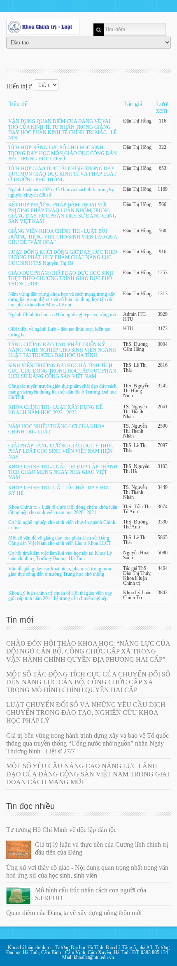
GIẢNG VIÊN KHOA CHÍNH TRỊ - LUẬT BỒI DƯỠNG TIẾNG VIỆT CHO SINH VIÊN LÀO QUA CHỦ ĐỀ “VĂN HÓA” (62, 237)
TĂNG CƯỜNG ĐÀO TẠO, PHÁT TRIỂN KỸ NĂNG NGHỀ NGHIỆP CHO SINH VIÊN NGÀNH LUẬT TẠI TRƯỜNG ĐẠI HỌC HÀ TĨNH (62, 350)
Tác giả (132, 103)
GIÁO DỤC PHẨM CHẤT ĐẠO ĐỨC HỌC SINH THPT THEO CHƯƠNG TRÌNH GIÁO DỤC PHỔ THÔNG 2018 (60, 278)
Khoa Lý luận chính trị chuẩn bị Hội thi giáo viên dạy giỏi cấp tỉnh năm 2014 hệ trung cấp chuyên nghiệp (60, 595)
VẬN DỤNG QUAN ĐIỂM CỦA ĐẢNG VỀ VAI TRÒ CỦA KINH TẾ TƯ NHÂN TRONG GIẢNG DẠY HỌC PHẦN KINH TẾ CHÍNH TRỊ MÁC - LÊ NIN (62, 130)
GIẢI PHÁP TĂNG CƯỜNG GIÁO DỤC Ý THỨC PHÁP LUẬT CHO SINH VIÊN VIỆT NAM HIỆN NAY (61, 451)
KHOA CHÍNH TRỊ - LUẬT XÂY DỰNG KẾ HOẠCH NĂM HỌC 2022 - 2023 (55, 409)
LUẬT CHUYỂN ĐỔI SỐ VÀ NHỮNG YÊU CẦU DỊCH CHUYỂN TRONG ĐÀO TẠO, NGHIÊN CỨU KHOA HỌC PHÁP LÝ (85, 712)
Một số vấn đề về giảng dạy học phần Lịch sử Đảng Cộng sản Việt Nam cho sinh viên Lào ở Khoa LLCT (59, 540)
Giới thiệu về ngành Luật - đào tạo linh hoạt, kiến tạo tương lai (59, 332)
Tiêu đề (18, 103)
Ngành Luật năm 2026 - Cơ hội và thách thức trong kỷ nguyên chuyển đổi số (61, 192)
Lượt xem (162, 107)
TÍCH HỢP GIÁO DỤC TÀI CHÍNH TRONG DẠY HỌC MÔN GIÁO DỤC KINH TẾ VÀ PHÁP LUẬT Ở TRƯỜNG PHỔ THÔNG (62, 174)
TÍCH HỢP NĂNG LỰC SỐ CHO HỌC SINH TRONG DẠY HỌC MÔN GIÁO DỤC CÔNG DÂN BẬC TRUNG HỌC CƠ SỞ (62, 153)
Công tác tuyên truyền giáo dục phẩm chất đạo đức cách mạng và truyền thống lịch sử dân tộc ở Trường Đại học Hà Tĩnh (62, 392)
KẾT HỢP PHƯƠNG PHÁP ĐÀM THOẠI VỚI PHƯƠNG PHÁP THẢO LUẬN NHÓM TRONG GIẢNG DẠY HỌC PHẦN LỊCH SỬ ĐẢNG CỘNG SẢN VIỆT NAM (62, 213)
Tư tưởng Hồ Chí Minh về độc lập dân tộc (61, 829)
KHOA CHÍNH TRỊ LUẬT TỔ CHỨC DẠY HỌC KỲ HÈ (59, 490)
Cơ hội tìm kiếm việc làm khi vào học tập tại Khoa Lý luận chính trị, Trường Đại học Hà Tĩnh (60, 555)
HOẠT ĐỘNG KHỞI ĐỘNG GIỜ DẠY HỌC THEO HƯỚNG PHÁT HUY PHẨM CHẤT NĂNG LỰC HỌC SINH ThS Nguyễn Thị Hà (62, 257)
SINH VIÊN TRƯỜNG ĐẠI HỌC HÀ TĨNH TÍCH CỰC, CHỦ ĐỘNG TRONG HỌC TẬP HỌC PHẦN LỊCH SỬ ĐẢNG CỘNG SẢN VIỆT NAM (62, 371)
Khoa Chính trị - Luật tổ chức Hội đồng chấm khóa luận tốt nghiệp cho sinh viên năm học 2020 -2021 (62, 509)
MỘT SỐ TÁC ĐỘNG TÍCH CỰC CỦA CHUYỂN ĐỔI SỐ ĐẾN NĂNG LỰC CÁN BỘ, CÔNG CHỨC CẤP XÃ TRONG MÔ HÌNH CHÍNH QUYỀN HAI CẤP (88, 682)
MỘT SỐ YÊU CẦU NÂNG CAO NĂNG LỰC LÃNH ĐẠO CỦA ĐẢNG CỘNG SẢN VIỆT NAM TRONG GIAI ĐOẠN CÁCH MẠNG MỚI (87, 773)
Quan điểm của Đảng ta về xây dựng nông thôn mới (74, 912)
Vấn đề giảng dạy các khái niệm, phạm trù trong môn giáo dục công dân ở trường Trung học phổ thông (59, 571)
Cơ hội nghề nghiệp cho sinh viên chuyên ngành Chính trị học (61, 524)
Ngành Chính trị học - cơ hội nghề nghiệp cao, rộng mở (62, 315)
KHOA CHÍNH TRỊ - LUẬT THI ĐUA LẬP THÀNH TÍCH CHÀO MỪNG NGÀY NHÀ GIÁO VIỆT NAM (62, 472)
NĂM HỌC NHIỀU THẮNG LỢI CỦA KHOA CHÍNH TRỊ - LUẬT (56, 429)
